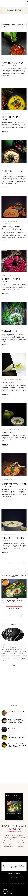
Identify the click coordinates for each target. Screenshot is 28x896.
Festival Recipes (6, 275)
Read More (5, 79)
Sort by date (13, 26)
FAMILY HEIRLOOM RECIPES (8, 379)
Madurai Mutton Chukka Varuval (16, 712)
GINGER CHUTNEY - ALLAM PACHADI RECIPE (13, 485)
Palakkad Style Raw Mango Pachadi (12, 172)
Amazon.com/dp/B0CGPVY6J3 (14, 831)
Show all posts (21, 26)
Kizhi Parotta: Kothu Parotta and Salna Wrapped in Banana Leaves (16, 736)
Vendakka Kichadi (9, 331)
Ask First (6, 891)
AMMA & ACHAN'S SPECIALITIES (9, 166)
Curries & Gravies (6, 113)
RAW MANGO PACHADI (11, 382)
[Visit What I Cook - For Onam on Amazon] (14, 806)
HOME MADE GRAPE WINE (14, 728)
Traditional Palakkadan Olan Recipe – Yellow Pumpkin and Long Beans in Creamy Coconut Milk (17, 745)
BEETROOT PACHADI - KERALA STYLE (11, 280)
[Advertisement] (14, 685)
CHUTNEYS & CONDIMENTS (8, 58)
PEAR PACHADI (8, 432)
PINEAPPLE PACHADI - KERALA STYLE (11, 118)
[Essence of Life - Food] (14, 870)
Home (10, 563)
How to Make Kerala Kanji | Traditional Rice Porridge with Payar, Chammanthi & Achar (15, 721)
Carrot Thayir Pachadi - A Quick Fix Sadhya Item (12, 227)
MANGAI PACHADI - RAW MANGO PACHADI (12, 64)
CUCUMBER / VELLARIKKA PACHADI (13, 539)
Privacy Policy (7, 893)
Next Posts (21, 563)
